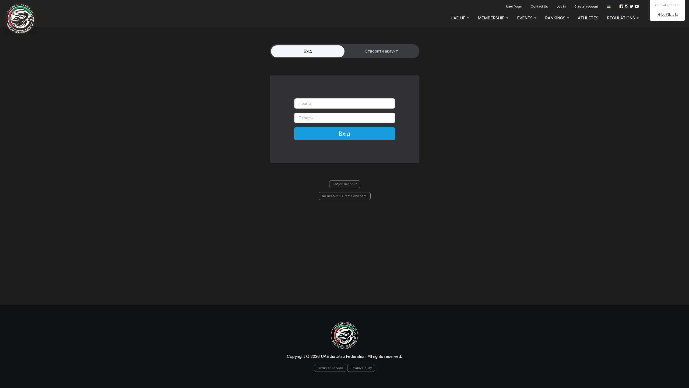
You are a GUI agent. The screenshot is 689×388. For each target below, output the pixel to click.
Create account (586, 6)
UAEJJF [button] (458, 17)
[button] (608, 6)
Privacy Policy (361, 368)
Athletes (588, 17)
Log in (561, 6)
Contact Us (539, 6)
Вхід (344, 133)
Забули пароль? (344, 184)
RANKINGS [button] (556, 17)
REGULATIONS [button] (621, 17)
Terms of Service (330, 368)
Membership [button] (492, 17)
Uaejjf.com (514, 6)
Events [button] (525, 17)
